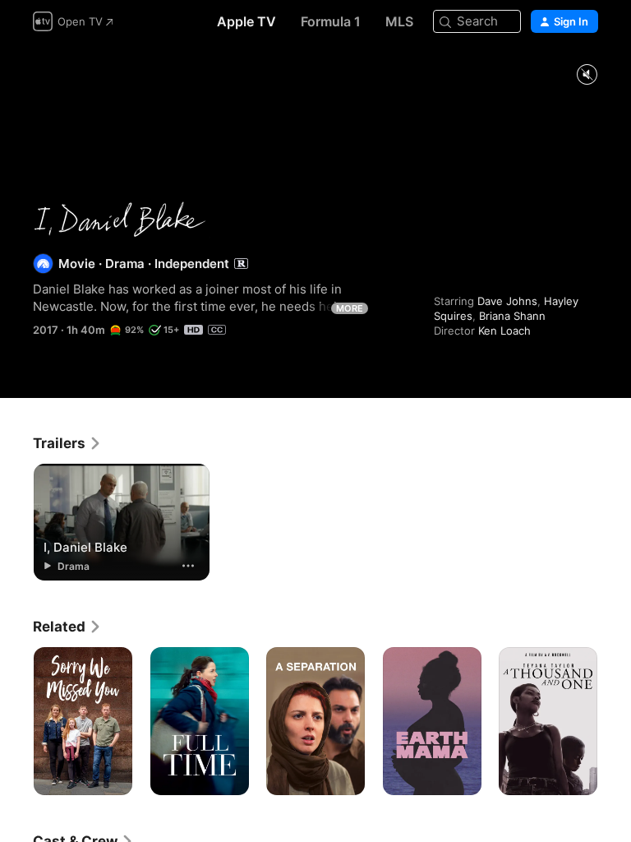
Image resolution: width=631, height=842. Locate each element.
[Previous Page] (16, 721)
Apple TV (246, 21)
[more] (188, 565)
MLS (399, 21)
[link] (67, 443)
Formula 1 (331, 21)
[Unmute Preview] (586, 75)
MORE (349, 308)
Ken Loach (504, 330)
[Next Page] (614, 721)
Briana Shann (512, 315)
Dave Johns (507, 301)
